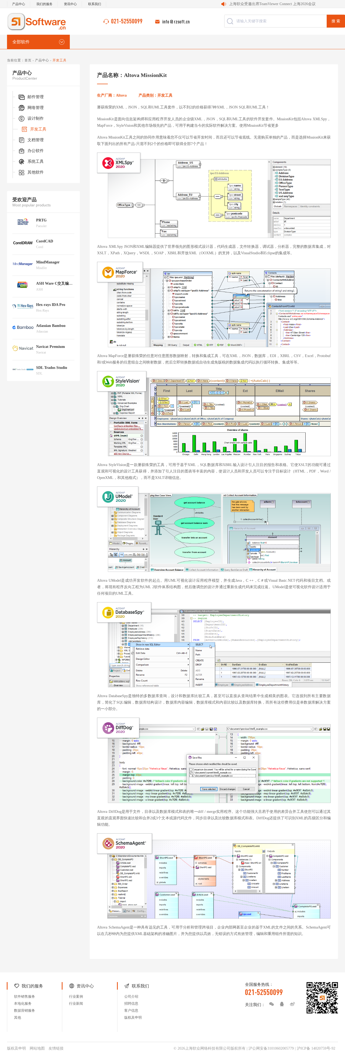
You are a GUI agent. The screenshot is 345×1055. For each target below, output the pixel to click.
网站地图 (37, 1048)
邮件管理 (35, 97)
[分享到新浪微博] (291, 1004)
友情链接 (56, 1048)
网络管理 (35, 107)
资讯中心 (70, 4)
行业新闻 (76, 1003)
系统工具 (35, 161)
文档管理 (35, 140)
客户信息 (131, 1010)
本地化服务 (23, 1003)
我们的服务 (44, 4)
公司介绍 (131, 996)
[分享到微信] (270, 1004)
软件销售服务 (24, 996)
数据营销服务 (24, 1010)
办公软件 (35, 151)
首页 (28, 60)
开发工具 (38, 129)
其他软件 (35, 172)
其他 (17, 1017)
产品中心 (18, 4)
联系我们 (94, 4)
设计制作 (35, 118)
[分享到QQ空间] (281, 1004)
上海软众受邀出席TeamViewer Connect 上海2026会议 (272, 4)
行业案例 (76, 996)
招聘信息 (131, 1003)
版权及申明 (133, 1017)
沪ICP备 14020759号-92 (316, 1048)
